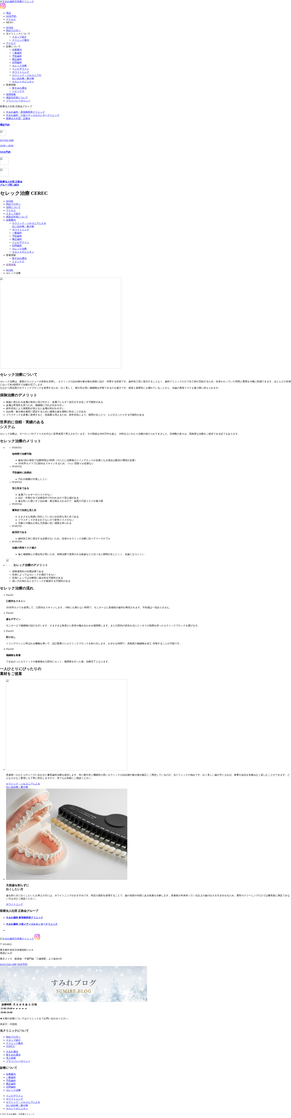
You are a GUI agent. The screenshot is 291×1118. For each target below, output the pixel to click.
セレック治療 (19, 65)
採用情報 (11, 94)
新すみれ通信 (19, 88)
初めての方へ (13, 30)
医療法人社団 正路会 (18, 118)
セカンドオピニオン (23, 81)
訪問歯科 (17, 62)
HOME (9, 27)
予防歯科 (17, 56)
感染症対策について (17, 97)
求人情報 (11, 1058)
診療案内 (17, 49)
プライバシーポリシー (18, 100)
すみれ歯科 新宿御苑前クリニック (25, 112)
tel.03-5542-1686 (8, 964)
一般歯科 (17, 53)
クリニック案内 (20, 40)
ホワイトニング (20, 72)
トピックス (18, 91)
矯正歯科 (17, 59)
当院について (13, 207)
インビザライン (20, 69)
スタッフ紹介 (19, 37)
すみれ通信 (12, 1051)
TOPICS (10, 1046)
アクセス (11, 43)
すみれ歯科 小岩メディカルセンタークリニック (32, 115)
